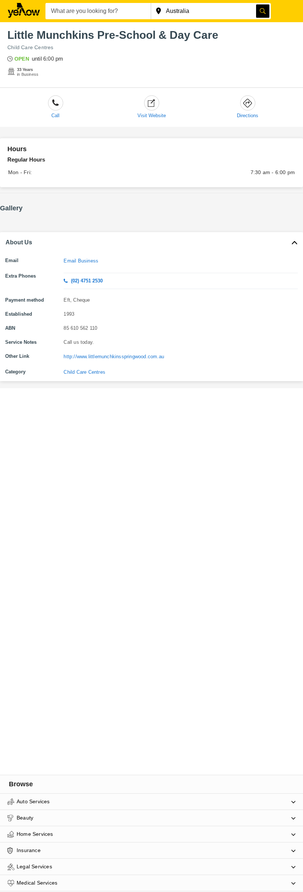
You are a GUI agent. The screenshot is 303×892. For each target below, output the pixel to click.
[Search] (262, 11)
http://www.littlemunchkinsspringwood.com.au (114, 356)
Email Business (81, 261)
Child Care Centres (30, 47)
